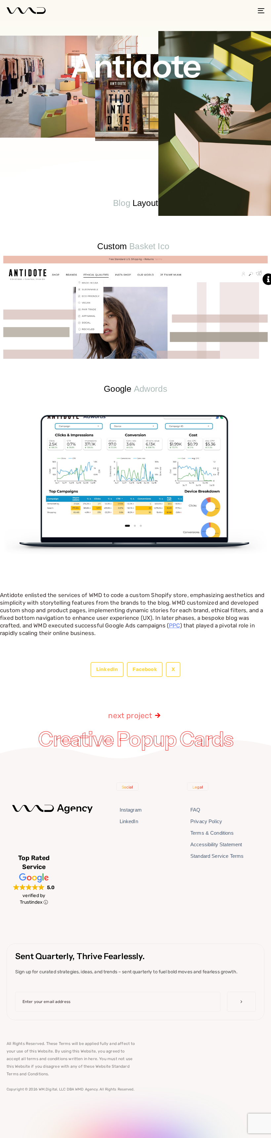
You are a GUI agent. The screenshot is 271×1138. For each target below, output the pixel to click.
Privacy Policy (206, 821)
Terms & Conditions (212, 833)
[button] (107, 669)
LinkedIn (129, 821)
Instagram (131, 810)
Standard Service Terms (217, 856)
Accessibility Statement (216, 844)
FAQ (195, 810)
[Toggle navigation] (221, 10)
